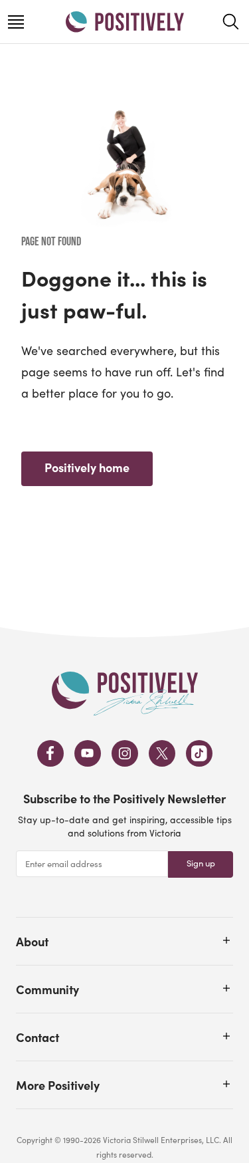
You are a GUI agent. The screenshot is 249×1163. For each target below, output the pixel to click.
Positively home (86, 467)
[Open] (226, 940)
